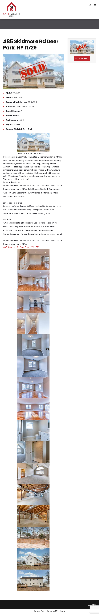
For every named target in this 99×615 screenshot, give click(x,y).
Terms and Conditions (56, 611)
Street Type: (48, 209)
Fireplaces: (18, 196)
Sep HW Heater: (22, 226)
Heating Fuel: (20, 222)
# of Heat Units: (48, 226)
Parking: (38, 206)
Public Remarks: (10, 156)
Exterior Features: (11, 206)
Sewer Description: (29, 234)
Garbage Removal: (46, 230)
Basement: (21, 192)
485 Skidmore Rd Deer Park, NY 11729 (21, 247)
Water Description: (11, 234)
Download (83, 58)
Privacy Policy (39, 611)
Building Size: (44, 213)
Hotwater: (35, 226)
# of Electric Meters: (12, 230)
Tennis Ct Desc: (27, 206)
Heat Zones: (8, 226)
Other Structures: (11, 213)
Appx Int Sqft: (9, 192)
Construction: (13, 209)
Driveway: (57, 206)
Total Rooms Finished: (38, 189)
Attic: (55, 192)
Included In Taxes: (47, 234)
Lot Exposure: (31, 213)
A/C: (5, 222)
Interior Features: (11, 185)
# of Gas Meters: (29, 230)
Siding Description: (33, 209)
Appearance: (54, 189)
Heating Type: (44, 222)
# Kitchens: (46, 192)
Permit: (59, 234)
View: (21, 213)
